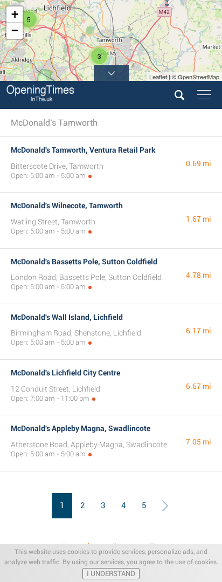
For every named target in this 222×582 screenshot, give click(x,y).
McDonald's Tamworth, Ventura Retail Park (83, 150)
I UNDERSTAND (111, 574)
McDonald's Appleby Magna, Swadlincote (80, 428)
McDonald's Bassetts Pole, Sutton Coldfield (84, 261)
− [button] (14, 30)
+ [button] (14, 14)
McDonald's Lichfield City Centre (65, 372)
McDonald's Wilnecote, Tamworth (67, 205)
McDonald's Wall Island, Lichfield (67, 317)
